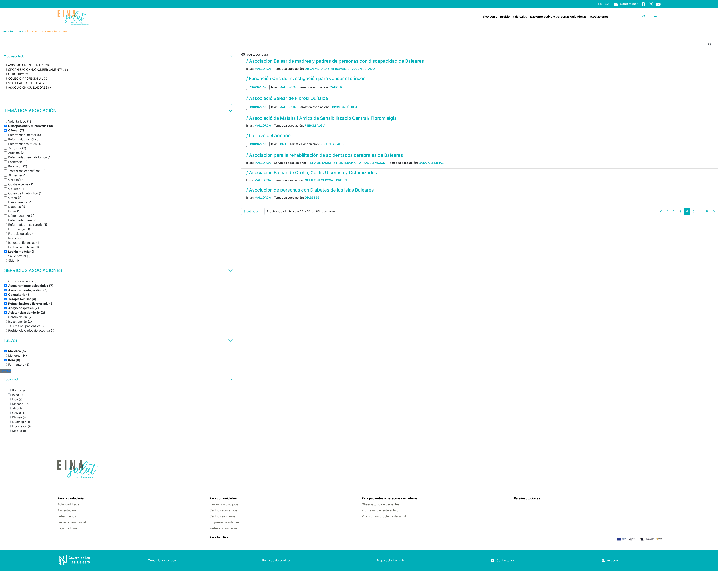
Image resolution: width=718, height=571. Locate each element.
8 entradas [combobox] (254, 212)
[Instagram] (651, 4)
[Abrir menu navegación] (655, 16)
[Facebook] (643, 4)
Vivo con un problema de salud (384, 516)
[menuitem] (505, 16)
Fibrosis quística (343, 107)
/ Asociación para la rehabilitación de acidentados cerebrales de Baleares (324, 155)
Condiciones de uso (162, 560)
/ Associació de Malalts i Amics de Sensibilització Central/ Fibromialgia (321, 118)
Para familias (219, 537)
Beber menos (66, 516)
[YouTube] (658, 4)
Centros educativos (223, 510)
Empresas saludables (224, 522)
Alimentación (66, 510)
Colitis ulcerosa (319, 180)
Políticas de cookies (276, 560)
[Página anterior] (661, 211)
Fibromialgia (315, 125)
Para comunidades (223, 498)
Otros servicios (372, 163)
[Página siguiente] (714, 211)
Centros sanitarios (222, 516)
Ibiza (283, 144)
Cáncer (336, 87)
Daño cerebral (431, 163)
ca (607, 4)
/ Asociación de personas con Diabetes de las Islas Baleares (310, 190)
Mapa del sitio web (390, 560)
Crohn (341, 180)
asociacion (257, 87)
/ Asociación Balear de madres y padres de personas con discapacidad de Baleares (335, 61)
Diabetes (312, 197)
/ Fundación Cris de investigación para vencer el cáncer (305, 78)
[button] (117, 56)
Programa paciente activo (380, 510)
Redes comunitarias (223, 528)
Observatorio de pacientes (380, 504)
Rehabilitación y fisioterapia (332, 163)
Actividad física (68, 504)
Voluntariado (363, 69)
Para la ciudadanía (70, 498)
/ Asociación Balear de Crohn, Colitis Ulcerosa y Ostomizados (311, 172)
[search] (644, 16)
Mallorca (262, 69)
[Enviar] (710, 44)
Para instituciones (527, 498)
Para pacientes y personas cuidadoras (390, 498)
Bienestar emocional (71, 522)
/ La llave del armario (268, 135)
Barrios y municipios (224, 504)
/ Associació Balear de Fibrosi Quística (287, 98)
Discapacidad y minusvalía (327, 69)
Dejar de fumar (68, 528)
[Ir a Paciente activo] (107, 17)
